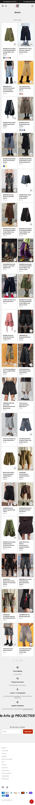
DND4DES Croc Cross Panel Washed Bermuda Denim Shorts (25, 581)
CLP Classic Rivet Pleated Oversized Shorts (25, 88)
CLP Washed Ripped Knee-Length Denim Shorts (9, 370)
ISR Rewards (5, 779)
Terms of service (6, 773)
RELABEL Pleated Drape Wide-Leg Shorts (24, 124)
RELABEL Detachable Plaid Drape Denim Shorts (9, 124)
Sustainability (5, 776)
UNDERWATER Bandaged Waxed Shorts (24, 337)
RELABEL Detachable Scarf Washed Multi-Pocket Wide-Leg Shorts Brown (9, 231)
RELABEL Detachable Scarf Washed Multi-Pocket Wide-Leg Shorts (9, 51)
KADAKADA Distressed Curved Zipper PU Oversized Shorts (9, 581)
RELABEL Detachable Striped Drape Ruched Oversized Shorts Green (9, 544)
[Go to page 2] (21, 660)
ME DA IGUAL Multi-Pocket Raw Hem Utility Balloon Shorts (8, 475)
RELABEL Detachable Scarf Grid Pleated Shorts (9, 160)
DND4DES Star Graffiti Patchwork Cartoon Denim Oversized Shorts (9, 89)
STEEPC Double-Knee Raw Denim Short (9, 300)
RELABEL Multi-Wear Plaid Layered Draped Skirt (25, 196)
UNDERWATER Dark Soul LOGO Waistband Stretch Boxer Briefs (9, 405)
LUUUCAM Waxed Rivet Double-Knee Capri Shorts (25, 370)
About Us (4, 765)
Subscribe (27, 731)
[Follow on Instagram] (3, 787)
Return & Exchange (7, 759)
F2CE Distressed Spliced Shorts (8, 649)
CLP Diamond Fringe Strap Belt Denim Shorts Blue (25, 650)
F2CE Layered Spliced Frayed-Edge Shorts (24, 404)
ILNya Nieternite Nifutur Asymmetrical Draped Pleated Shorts (24, 545)
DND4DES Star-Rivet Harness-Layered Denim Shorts (25, 50)
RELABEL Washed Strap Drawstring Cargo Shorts (8, 337)
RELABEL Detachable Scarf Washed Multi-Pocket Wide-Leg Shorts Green (25, 302)
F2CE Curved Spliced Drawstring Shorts (9, 439)
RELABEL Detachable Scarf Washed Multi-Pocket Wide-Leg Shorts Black (25, 231)
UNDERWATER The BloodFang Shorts (24, 615)
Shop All (4, 748)
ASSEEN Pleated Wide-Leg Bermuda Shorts (9, 509)
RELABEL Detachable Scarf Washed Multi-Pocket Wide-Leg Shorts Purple (25, 266)
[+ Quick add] (14, 44)
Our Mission (17, 696)
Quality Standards (28, 709)
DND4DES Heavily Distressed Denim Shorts (8, 196)
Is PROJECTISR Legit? (7, 781)
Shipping (4, 756)
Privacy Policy (5, 770)
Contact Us (5, 767)
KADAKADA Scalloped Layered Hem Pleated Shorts (9, 616)
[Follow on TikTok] (7, 787)
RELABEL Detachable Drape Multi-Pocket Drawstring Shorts (25, 160)
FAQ (3, 762)
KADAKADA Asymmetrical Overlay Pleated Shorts (24, 475)
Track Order (5, 750)
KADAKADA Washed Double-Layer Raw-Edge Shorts (9, 265)
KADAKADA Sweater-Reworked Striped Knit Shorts (25, 509)
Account (4, 753)
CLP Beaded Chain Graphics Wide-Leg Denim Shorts (25, 440)
